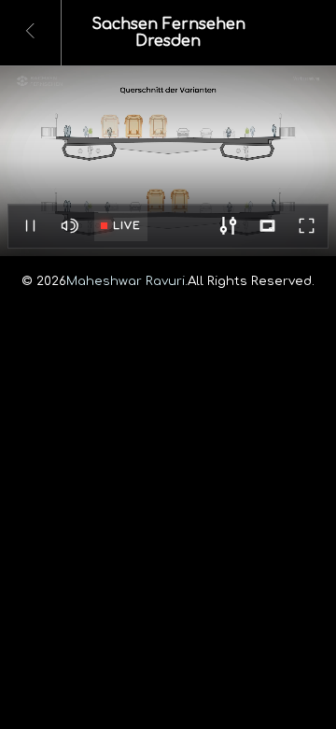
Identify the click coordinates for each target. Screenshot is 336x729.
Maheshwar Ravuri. (127, 281)
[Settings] (227, 226)
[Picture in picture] (267, 226)
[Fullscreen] (306, 226)
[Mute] (69, 226)
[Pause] (30, 226)
